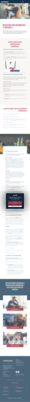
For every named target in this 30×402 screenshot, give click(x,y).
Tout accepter (15, 201)
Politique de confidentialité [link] (15, 206)
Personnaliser (15, 204)
